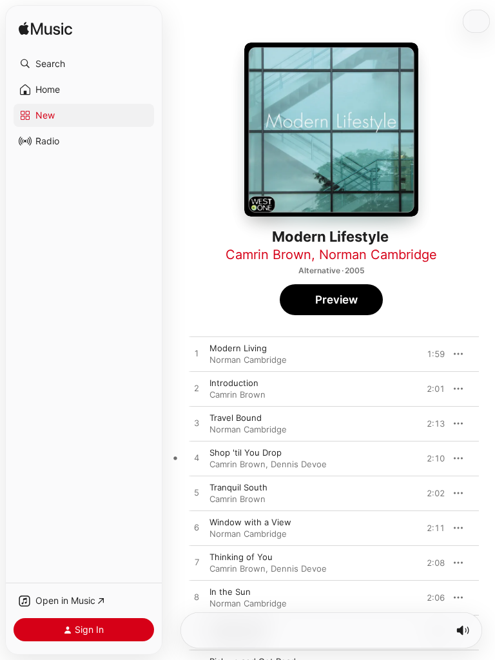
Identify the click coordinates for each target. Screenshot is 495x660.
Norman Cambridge (378, 254)
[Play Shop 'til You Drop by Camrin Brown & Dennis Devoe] (196, 458)
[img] (45, 29)
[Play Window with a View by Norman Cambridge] (196, 528)
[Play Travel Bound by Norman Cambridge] (196, 423)
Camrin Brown (268, 254)
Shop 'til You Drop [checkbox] (245, 452)
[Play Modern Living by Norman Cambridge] (196, 354)
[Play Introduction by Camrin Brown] (196, 388)
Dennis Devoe (299, 464)
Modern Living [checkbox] (238, 348)
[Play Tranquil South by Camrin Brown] (196, 493)
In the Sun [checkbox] (230, 592)
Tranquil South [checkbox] (238, 487)
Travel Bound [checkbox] (235, 417)
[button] (83, 64)
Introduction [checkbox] (233, 383)
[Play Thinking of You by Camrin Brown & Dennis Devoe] (196, 562)
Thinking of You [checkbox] (241, 557)
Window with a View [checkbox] (250, 522)
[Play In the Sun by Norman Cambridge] (196, 597)
